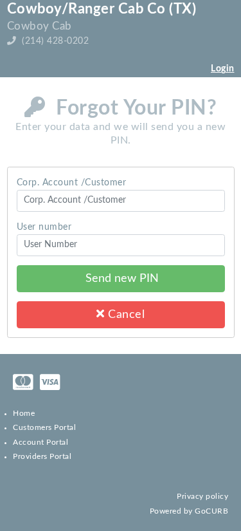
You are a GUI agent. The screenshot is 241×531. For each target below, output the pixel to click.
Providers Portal (42, 456)
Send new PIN (120, 278)
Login (223, 68)
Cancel (125, 314)
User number (44, 227)
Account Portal (40, 442)
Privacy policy (202, 496)
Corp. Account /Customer (72, 182)
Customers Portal (44, 427)
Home (24, 413)
